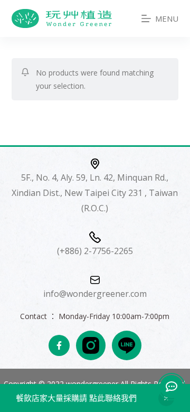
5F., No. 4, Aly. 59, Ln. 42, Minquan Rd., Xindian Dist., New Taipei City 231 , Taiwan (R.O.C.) (95, 193)
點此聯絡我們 (112, 397)
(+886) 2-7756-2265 (95, 251)
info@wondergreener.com (95, 293)
